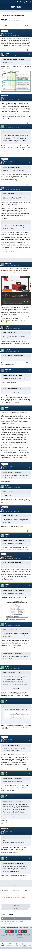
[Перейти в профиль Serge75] (2, 350)
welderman (17, 59)
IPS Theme (3, 934)
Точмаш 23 (17, 672)
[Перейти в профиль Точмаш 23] (2, 557)
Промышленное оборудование (15, 935)
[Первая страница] (2, 26)
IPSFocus (9, 934)
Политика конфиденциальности (23, 934)
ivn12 (5, 19)
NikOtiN (7, 53)
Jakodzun (8, 263)
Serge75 (7, 349)
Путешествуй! (27, 935)
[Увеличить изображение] (16, 81)
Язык (13, 934)
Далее (26, 25)
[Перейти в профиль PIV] (2, 126)
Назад (5, 25)
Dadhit (7, 407)
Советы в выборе (14, 20)
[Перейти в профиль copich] (2, 188)
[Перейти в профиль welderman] (2, 34)
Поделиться (16, 905)
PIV (6, 126)
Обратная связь (4, 935)
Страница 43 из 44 (16, 25)
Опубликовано (12, 35)
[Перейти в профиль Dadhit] (2, 408)
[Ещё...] (29, 35)
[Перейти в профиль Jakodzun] (2, 264)
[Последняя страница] (30, 26)
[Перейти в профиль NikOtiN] (2, 54)
